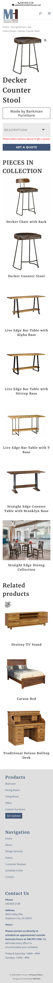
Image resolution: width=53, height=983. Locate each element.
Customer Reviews (15, 864)
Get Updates (14, 815)
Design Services (14, 851)
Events (9, 857)
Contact (9, 877)
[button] (45, 40)
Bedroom (10, 783)
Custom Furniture (15, 809)
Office (8, 803)
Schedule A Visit (14, 870)
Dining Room (12, 790)
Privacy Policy (35, 974)
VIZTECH (36, 978)
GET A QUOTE (26, 147)
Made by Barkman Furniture (26, 113)
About (8, 845)
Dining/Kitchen (18, 26)
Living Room (12, 796)
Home (6, 26)
